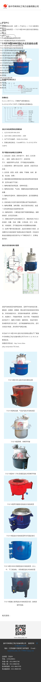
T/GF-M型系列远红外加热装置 (10, 38)
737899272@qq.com (27, 651)
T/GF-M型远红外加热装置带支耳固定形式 (20, 536)
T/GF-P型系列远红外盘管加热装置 (11, 48)
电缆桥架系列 (4, 73)
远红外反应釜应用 (6, 78)
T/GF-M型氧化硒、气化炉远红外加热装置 (20, 411)
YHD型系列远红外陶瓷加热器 (10, 60)
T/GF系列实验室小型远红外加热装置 (12, 53)
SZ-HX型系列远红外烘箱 (8, 63)
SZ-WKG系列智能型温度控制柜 (10, 68)
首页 (1, 23)
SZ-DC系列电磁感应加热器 (9, 58)
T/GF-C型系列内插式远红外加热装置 (12, 50)
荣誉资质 (3, 80)
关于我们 (3, 26)
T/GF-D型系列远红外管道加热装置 (11, 45)
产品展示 (3, 36)
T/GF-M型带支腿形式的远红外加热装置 (20, 504)
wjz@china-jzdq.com (13, 651)
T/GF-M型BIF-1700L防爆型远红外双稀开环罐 (20, 474)
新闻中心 (3, 28)
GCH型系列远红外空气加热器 (10, 55)
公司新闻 (3, 33)
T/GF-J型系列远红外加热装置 (10, 43)
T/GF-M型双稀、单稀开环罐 (20, 441)
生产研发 (3, 85)
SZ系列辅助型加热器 (7, 65)
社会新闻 (3, 31)
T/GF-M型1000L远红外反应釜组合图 (20, 380)
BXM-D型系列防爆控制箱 (8, 70)
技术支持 (3, 83)
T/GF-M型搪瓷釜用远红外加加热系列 (12, 40)
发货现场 (3, 75)
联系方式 (3, 88)
